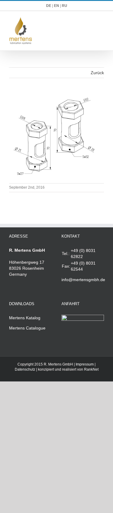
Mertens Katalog (24, 317)
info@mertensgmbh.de (83, 279)
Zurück (97, 72)
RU (64, 6)
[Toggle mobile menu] (101, 20)
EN (56, 6)
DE (48, 6)
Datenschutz (25, 369)
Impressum (85, 364)
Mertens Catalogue (27, 328)
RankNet (91, 369)
